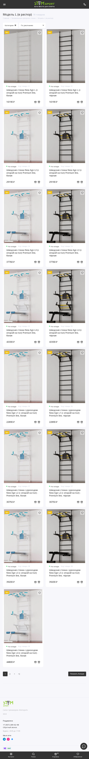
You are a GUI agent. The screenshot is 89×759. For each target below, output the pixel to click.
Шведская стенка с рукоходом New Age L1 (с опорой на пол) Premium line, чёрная (64, 413)
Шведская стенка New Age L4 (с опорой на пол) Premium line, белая (22, 333)
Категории (9, 25)
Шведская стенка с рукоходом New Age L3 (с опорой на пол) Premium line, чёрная (64, 573)
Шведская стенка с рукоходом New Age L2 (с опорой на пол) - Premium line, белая (22, 493)
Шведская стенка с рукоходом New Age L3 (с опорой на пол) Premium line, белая (22, 573)
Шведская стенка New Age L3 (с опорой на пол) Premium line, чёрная (65, 253)
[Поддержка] (84, 4)
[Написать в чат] (83, 746)
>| (19, 674)
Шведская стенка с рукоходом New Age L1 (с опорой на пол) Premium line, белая (22, 413)
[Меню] (4, 4)
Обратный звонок (10, 727)
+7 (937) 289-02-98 (11, 725)
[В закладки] (39, 32)
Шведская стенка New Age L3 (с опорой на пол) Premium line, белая (22, 253)
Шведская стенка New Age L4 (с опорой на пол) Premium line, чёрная (65, 333)
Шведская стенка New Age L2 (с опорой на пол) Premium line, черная (65, 173)
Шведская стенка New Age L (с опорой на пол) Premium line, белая (22, 93)
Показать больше (77, 674)
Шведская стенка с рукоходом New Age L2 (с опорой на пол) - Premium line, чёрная (65, 493)
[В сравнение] (35, 101)
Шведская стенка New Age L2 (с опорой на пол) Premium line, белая (22, 173)
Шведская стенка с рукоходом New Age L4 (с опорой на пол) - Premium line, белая (22, 653)
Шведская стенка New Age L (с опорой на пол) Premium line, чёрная (65, 93)
